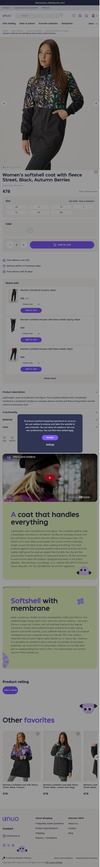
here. (71, 430)
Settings (50, 445)
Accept (50, 438)
